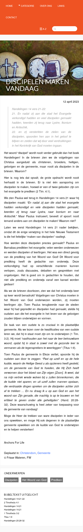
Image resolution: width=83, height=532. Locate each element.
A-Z (44, 28)
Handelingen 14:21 (12, 506)
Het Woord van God (34, 480)
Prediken (56, 480)
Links (61, 5)
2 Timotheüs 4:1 (11, 502)
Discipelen (11, 480)
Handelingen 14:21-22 (14, 498)
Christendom (28, 453)
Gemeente (43, 453)
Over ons (46, 5)
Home (9, 5)
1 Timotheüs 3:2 (11, 513)
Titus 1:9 (8, 516)
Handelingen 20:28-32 (14, 520)
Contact (11, 17)
